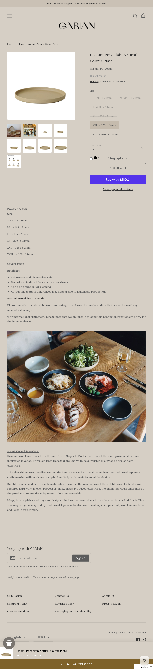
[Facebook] (136, 639)
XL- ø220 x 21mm (103, 116)
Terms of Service (136, 632)
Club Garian (14, 596)
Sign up (80, 558)
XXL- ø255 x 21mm (104, 125)
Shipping (94, 81)
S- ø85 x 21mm (102, 98)
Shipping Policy (17, 603)
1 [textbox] (93, 149)
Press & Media (111, 603)
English (16, 637)
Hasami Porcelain (101, 68)
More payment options (118, 189)
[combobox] (118, 147)
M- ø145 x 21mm (130, 98)
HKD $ (41, 637)
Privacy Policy (117, 632)
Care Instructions (18, 611)
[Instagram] (143, 639)
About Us (108, 596)
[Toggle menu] (9, 15)
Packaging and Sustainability (73, 611)
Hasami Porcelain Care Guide (25, 298)
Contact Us (62, 596)
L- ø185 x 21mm (103, 107)
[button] (143, 666)
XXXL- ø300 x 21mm (105, 134)
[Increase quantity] (147, 653)
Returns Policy (64, 603)
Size (92, 90)
